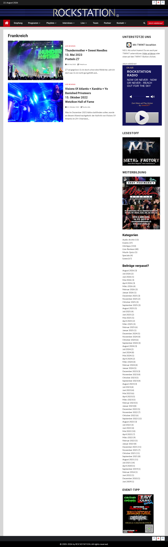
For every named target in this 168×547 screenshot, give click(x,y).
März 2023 (127, 399)
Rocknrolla (86, 107)
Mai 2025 (126, 317)
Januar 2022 (127, 443)
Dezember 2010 (129, 478)
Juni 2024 (126, 352)
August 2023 (128, 384)
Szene (125, 258)
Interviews (67, 23)
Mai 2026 (126, 280)
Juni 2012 (126, 475)
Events (125, 242)
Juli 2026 (126, 273)
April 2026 (127, 283)
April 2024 (127, 358)
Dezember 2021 (129, 447)
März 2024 (127, 362)
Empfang (18, 23)
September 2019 (130, 469)
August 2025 (128, 308)
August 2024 (128, 346)
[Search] (144, 23)
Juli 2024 (126, 349)
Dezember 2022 (129, 409)
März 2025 (127, 324)
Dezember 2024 (129, 333)
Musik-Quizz (128, 252)
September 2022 (130, 418)
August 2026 (128, 270)
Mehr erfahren (148, 53)
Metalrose (83, 64)
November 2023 (129, 374)
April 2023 (127, 396)
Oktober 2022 (129, 415)
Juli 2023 (126, 387)
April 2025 (127, 321)
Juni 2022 (126, 428)
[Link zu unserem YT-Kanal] (158, 3)
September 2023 (130, 380)
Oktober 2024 (129, 339)
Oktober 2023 (129, 377)
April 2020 (127, 465)
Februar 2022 (128, 440)
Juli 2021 (126, 462)
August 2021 (128, 459)
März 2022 (127, 437)
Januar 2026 (127, 292)
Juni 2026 (126, 276)
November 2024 (129, 336)
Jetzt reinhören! (156, 23)
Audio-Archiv (128, 239)
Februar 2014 (128, 472)
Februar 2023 (128, 402)
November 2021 (129, 450)
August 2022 (128, 421)
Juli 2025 (126, 311)
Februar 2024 (128, 365)
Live (83, 23)
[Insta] (163, 3)
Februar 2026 (128, 289)
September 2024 (130, 343)
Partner (107, 23)
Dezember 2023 (129, 371)
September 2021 (130, 456)
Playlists (50, 23)
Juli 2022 (126, 425)
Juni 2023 (126, 390)
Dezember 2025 (129, 295)
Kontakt (120, 23)
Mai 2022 (126, 431)
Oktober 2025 (129, 302)
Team (95, 23)
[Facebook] (154, 3)
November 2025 (129, 299)
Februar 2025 (128, 327)
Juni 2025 (126, 314)
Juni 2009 (126, 481)
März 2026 (127, 286)
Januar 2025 (127, 330)
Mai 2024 (126, 355)
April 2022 (127, 434)
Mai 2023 (126, 393)
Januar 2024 (127, 368)
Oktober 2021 (129, 453)
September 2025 (130, 305)
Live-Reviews (70, 46)
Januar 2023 (127, 406)
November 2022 (129, 412)
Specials (126, 255)
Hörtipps (126, 246)
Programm (33, 23)
